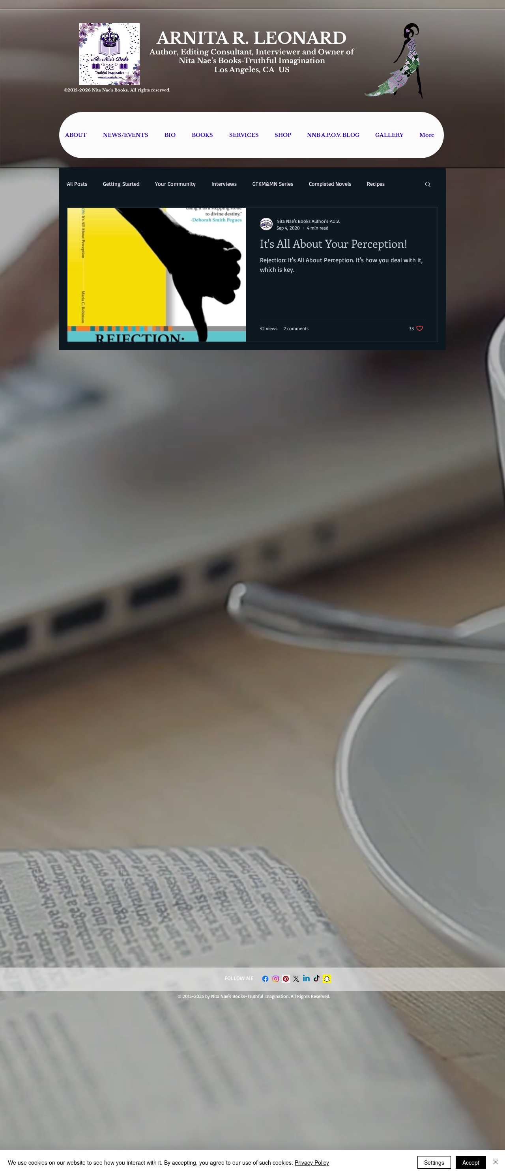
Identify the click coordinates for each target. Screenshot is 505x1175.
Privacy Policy (312, 1162)
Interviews (224, 183)
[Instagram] (275, 979)
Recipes (376, 183)
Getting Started (121, 183)
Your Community (175, 183)
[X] (296, 979)
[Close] (495, 1162)
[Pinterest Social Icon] (286, 979)
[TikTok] (316, 979)
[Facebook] (265, 979)
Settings (434, 1162)
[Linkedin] (306, 979)
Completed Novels (330, 183)
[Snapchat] (327, 979)
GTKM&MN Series (272, 183)
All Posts (77, 183)
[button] (428, 185)
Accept (470, 1162)
